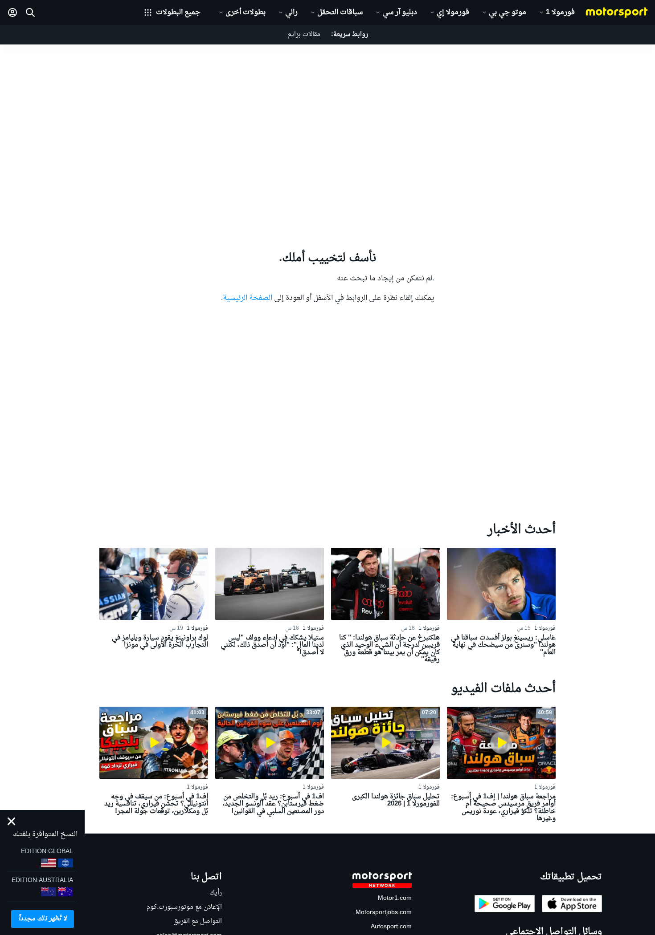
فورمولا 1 (560, 12)
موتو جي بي (507, 12)
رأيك (215, 893)
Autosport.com (391, 927)
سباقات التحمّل (340, 12)
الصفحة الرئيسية (247, 298)
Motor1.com (395, 898)
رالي (291, 12)
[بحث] (30, 12)
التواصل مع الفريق (197, 921)
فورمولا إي (453, 12)
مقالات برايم (303, 34)
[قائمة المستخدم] (12, 12)
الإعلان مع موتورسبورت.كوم (184, 907)
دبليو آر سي (399, 12)
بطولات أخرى (245, 12)
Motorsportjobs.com (384, 913)
